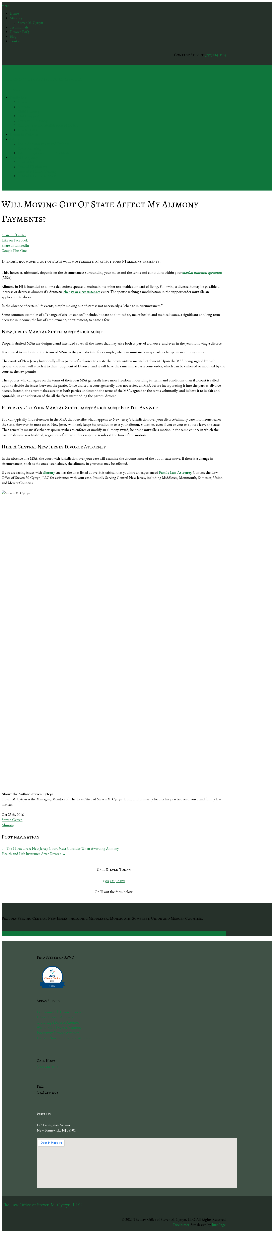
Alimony (24, 106)
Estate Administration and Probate (43, 143)
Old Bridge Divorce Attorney (58, 1022)
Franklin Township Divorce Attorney (64, 1038)
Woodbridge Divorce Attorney (59, 1027)
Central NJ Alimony (32, 166)
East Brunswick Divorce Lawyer (60, 1012)
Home (14, 13)
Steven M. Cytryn (30, 22)
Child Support (28, 116)
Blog (13, 36)
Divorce (23, 102)
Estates (15, 139)
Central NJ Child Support (37, 176)
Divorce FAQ (19, 31)
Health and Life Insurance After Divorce (34, 853)
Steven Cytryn (12, 819)
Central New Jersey (24, 157)
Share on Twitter (14, 235)
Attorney (16, 18)
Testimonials (19, 27)
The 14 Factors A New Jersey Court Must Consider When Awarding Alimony (60, 848)
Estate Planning (29, 148)
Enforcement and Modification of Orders (48, 125)
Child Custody (29, 111)
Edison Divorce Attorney (55, 1017)
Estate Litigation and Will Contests (43, 153)
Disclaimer (181, 1224)
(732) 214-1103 (215, 55)
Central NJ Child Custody (37, 171)
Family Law (18, 97)
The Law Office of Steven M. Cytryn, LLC (42, 79)
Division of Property (33, 120)
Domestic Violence (24, 134)
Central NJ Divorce (32, 162)
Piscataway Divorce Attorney (58, 1032)
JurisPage (219, 1224)
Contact (16, 41)
